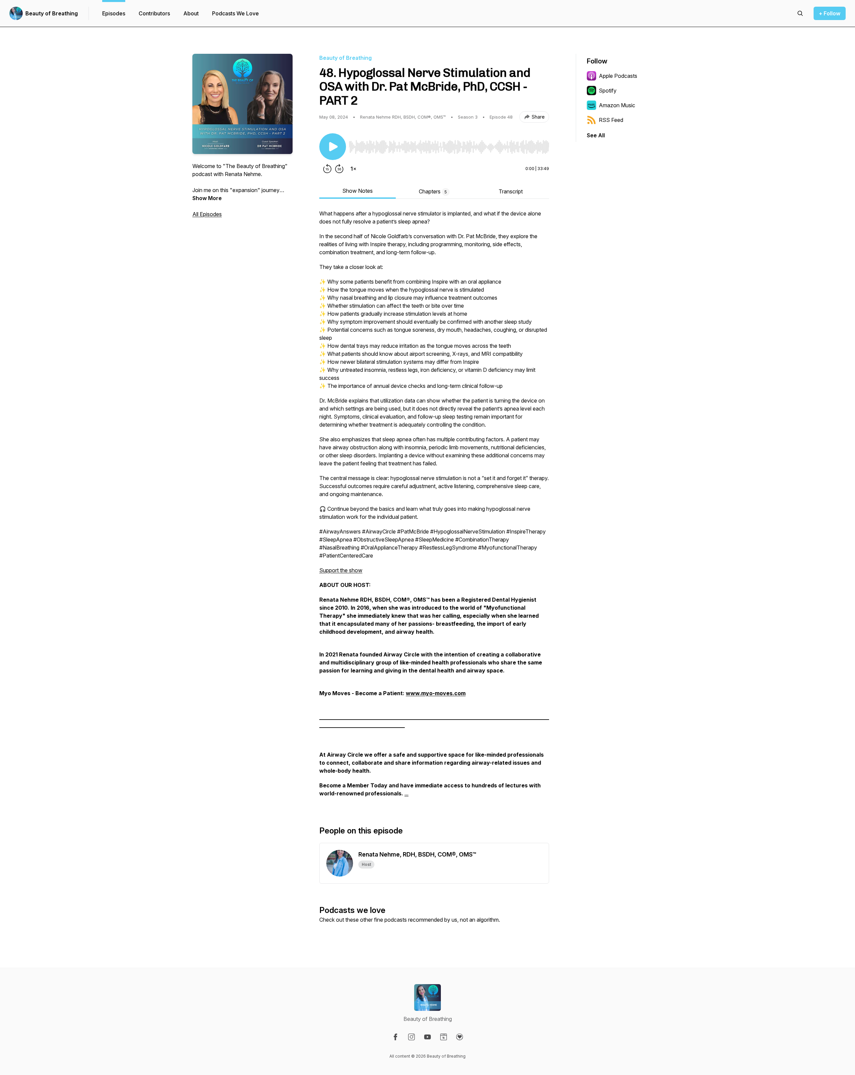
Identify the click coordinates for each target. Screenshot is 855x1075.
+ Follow (829, 13)
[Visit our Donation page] (459, 1037)
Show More (207, 198)
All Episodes (207, 214)
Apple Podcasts (618, 75)
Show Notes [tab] (357, 190)
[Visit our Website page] (443, 1037)
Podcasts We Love (235, 13)
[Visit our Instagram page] (411, 1037)
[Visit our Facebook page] (395, 1037)
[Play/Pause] (332, 146)
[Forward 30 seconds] (339, 168)
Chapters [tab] (433, 191)
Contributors (154, 13)
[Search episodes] (800, 13)
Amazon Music (617, 105)
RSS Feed (611, 120)
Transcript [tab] (511, 191)
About (191, 13)
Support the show (340, 570)
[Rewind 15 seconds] (327, 168)
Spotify (608, 90)
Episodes (113, 13)
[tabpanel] (434, 506)
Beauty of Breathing (51, 13)
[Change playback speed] (353, 168)
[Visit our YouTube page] (427, 1037)
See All (596, 135)
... (406, 793)
